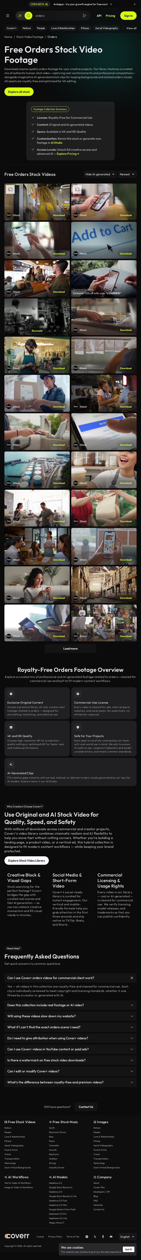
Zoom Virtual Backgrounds (17, 1167)
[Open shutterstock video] (104, 278)
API (99, 15)
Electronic (54, 1154)
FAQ (95, 1200)
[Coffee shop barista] (37, 316)
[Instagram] (87, 1236)
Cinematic (54, 1145)
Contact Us (86, 1107)
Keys (51, 1136)
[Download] (64, 330)
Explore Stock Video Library (26, 860)
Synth (52, 1127)
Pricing (110, 15)
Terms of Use (72, 1236)
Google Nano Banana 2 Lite (62, 1196)
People (7, 1132)
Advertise (98, 1205)
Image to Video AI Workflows (18, 1187)
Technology (10, 1163)
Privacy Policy (55, 1236)
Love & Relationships (14, 1136)
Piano (52, 1141)
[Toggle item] (132, 978)
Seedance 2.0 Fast (58, 1200)
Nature (7, 1127)
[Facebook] (103, 1236)
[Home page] (16, 1236)
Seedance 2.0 (55, 1191)
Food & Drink (11, 1149)
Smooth (53, 1149)
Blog (95, 1196)
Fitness (7, 1141)
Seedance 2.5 (55, 1183)
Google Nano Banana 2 (60, 1187)
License (40, 1236)
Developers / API (101, 1191)
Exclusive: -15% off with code (97, 293)
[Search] (28, 15)
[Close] (135, 4)
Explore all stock (19, 92)
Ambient (53, 1158)
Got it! (128, 1249)
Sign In (128, 15)
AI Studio (56, 142)
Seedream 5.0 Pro (58, 1213)
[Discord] (111, 1236)
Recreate (37, 330)
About (96, 1183)
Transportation (11, 1158)
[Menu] (7, 15)
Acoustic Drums (56, 1167)
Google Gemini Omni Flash (62, 1209)
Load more (70, 648)
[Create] (20, 15)
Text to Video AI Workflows (17, 1183)
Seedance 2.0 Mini (58, 1205)
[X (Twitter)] (95, 1236)
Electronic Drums (57, 1132)
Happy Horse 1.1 (56, 1222)
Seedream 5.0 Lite (58, 1218)
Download (59, 215)
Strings (52, 1163)
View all (131, 28)
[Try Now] (111, 4)
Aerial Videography (14, 1145)
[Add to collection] (64, 303)
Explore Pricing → (68, 153)
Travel (7, 1154)
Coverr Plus (99, 1187)
